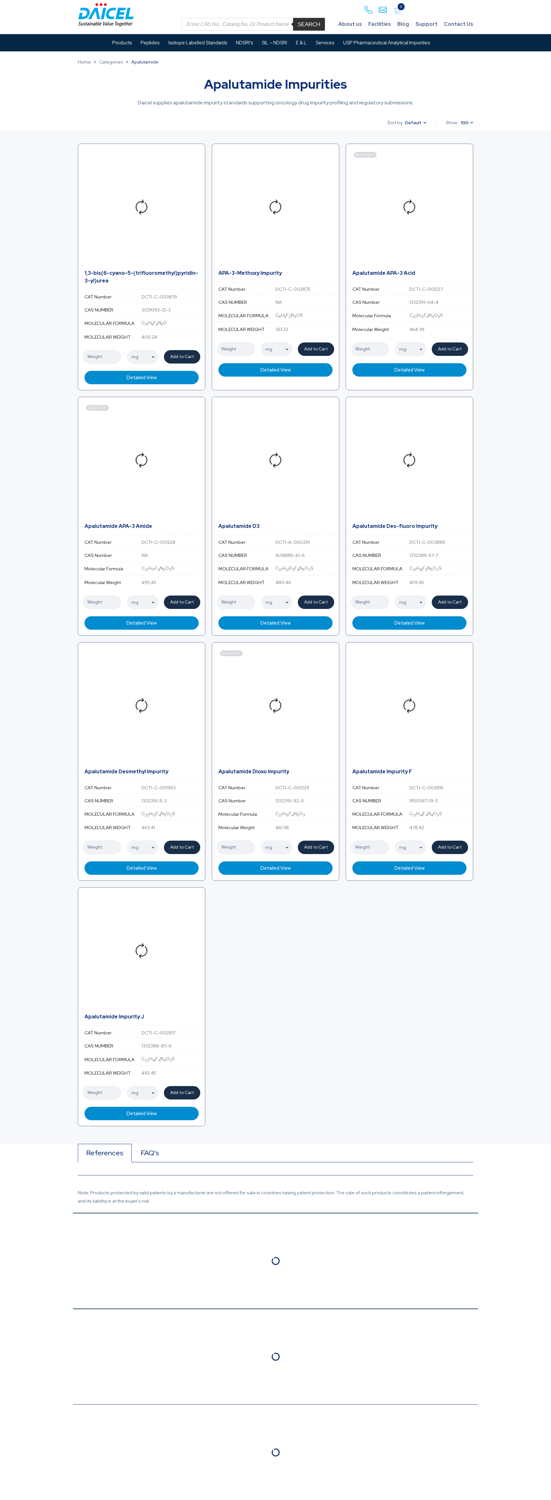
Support (426, 24)
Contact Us (458, 24)
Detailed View (142, 377)
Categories (111, 62)
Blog (403, 24)
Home (84, 62)
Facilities (379, 24)
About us (350, 24)
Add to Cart (182, 356)
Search (309, 24)
